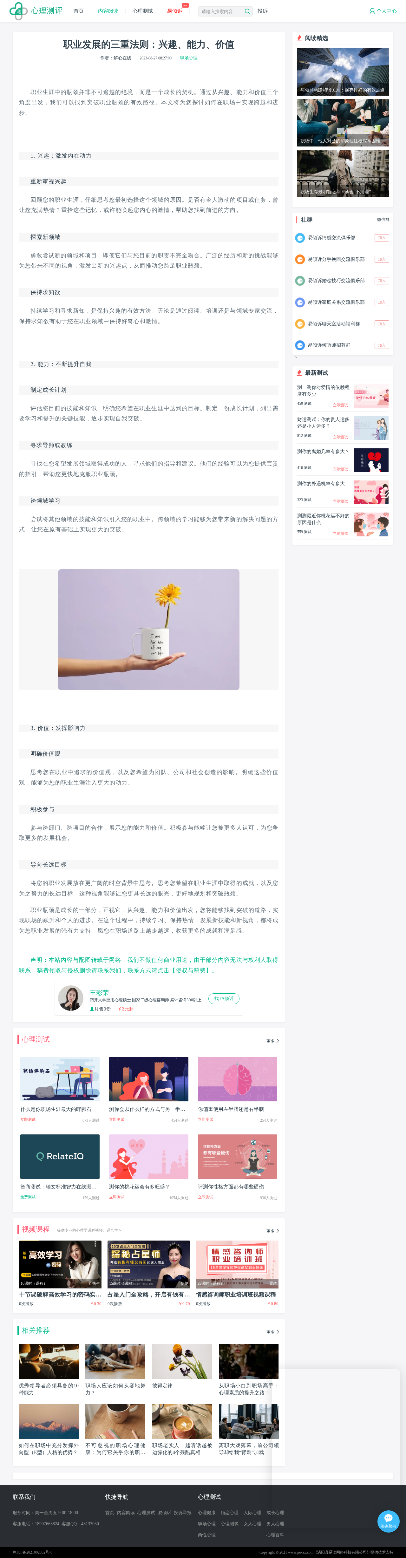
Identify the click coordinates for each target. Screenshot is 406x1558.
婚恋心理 (230, 1512)
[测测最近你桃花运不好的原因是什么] (371, 515)
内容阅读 (108, 11)
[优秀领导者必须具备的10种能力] (49, 1346)
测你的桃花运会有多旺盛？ (139, 1186)
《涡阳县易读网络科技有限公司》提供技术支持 (353, 1552)
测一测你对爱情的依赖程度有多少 (323, 391)
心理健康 (207, 1512)
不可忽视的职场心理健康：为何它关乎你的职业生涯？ (115, 1452)
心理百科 (275, 1535)
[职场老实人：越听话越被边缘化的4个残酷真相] (182, 1406)
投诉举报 (183, 1512)
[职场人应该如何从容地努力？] (115, 1346)
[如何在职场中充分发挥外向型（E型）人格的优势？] (49, 1406)
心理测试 (143, 11)
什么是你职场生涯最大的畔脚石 (55, 1109)
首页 (79, 11)
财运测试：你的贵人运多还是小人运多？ (323, 423)
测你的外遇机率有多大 (321, 483)
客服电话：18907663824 (36, 1523)
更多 (270, 1041)
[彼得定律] (182, 1346)
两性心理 (207, 1535)
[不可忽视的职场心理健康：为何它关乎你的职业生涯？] (115, 1406)
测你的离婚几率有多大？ (323, 451)
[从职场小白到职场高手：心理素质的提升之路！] (249, 1346)
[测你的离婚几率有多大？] (371, 450)
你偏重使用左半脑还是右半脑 (231, 1109)
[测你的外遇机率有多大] (371, 482)
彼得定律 (162, 1385)
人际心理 (252, 1512)
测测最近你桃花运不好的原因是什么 (323, 519)
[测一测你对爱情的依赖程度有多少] (371, 386)
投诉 (263, 11)
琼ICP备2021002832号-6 (32, 1552)
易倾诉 (177, 11)
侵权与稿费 (191, 970)
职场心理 (189, 58)
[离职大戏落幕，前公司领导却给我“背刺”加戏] (249, 1406)
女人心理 (252, 1523)
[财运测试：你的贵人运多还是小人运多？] (371, 418)
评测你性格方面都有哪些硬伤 (231, 1186)
